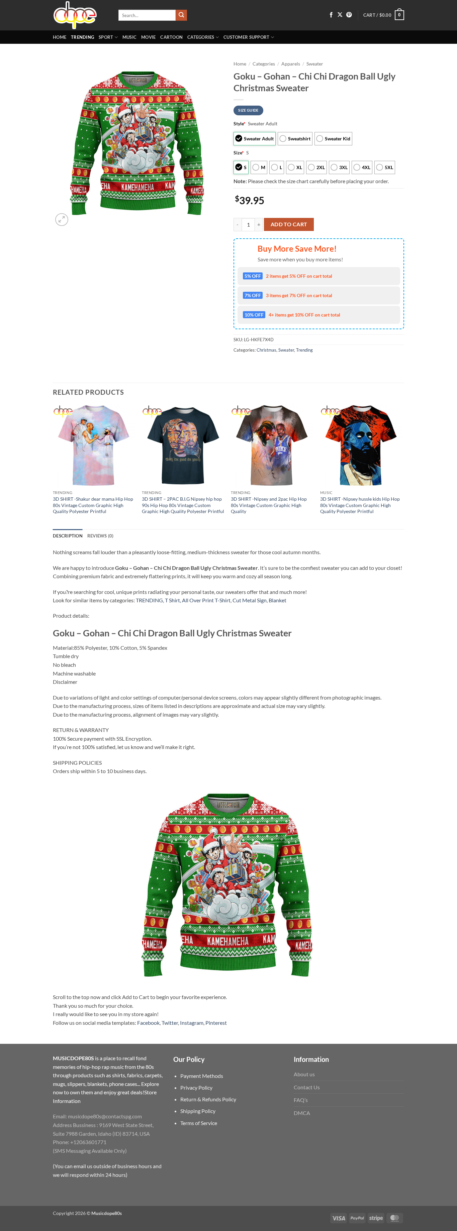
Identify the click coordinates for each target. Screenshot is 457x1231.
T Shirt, (173, 600)
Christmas (266, 350)
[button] (383, 15)
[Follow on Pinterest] (349, 15)
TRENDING (149, 600)
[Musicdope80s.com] (80, 15)
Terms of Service (198, 1123)
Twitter (170, 1022)
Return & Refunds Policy (208, 1099)
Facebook (148, 1022)
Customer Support (246, 37)
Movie (148, 37)
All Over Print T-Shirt (206, 600)
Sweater (314, 64)
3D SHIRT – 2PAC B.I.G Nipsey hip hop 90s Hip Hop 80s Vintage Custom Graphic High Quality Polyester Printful (183, 505)
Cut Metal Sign (250, 600)
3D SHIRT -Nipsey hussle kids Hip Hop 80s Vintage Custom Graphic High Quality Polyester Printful (360, 505)
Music (129, 37)
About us (304, 1074)
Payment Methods (201, 1076)
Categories (200, 37)
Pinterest (216, 1022)
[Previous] (53, 466)
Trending (82, 37)
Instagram (191, 1022)
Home (59, 37)
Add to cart (289, 224)
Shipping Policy (197, 1111)
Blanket (277, 600)
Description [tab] (68, 535)
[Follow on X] (340, 15)
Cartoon (171, 37)
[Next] (402, 466)
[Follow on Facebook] (331, 15)
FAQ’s (301, 1100)
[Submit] (181, 15)
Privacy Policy (196, 1087)
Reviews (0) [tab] (100, 535)
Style (240, 123)
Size (239, 152)
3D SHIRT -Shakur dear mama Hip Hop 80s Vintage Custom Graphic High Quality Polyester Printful (93, 505)
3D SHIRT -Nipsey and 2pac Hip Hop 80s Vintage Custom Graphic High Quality (269, 505)
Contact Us (307, 1087)
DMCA (302, 1113)
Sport (106, 37)
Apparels (290, 64)
